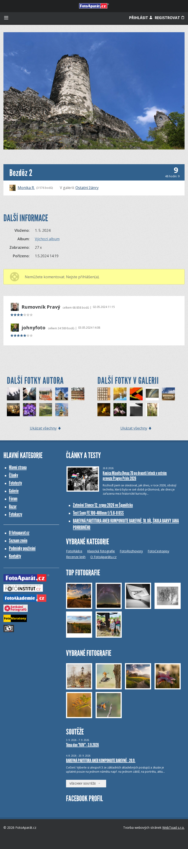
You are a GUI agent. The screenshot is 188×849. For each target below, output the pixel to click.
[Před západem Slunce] (13, 409)
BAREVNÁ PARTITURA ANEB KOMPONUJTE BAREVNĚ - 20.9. (100, 760)
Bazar (13, 506)
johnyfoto (33, 327)
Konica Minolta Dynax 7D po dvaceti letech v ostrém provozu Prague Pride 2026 (135, 475)
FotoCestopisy (158, 551)
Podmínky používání (22, 548)
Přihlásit (139, 17)
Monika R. (26, 187)
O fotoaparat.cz (19, 533)
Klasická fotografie (101, 551)
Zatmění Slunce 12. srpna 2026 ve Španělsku (103, 505)
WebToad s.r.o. (173, 827)
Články (13, 475)
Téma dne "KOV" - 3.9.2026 (82, 745)
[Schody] (136, 393)
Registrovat (168, 17)
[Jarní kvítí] (29, 409)
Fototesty (15, 483)
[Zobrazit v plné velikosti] (94, 90)
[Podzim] (77, 393)
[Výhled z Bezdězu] (45, 409)
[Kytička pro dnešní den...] (103, 409)
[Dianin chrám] (168, 393)
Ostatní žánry (87, 187)
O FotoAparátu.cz (103, 557)
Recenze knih (76, 557)
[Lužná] (29, 393)
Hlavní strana (18, 467)
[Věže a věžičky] (45, 393)
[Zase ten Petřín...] (61, 409)
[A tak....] (136, 409)
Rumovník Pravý (41, 307)
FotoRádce (74, 551)
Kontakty (15, 556)
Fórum (13, 499)
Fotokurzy (15, 514)
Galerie (14, 491)
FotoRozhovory (131, 551)
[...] (103, 393)
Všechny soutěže (83, 784)
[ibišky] (119, 409)
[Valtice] (61, 393)
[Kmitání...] (119, 393)
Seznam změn (18, 540)
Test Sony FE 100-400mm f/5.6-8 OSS (98, 513)
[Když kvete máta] (152, 409)
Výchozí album (47, 238)
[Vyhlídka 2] (13, 393)
